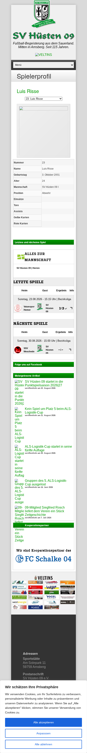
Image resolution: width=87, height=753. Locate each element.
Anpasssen (43, 733)
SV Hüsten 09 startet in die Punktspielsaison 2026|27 (44, 383)
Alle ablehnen (43, 744)
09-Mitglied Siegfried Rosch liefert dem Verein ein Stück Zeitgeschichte (45, 511)
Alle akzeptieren (43, 722)
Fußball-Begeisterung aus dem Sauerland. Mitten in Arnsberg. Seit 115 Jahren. (43, 45)
